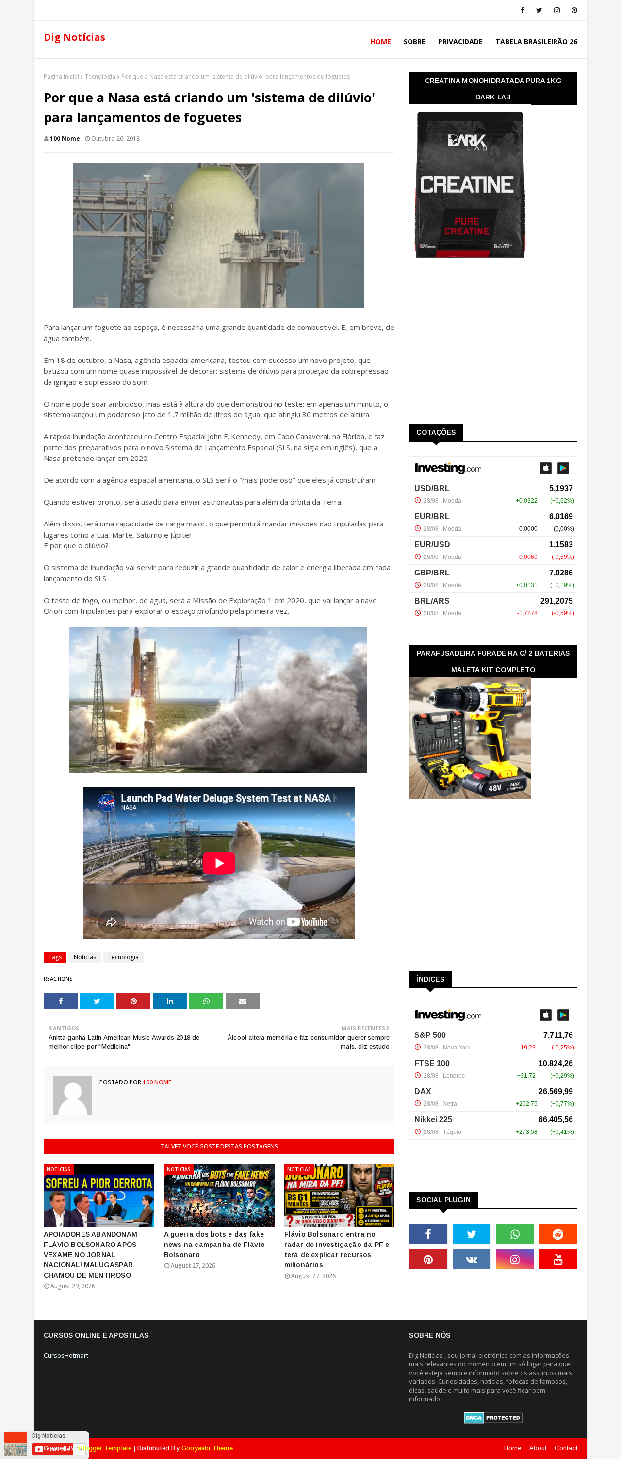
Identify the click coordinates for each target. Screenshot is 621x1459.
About (538, 1448)
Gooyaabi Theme (207, 1448)
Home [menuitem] (381, 41)
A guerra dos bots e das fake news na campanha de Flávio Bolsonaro (214, 1244)
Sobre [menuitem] (414, 41)
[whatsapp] (515, 1234)
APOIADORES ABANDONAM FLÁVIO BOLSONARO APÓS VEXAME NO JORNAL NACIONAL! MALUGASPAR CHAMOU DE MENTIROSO (90, 1254)
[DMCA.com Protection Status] (493, 1421)
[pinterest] (572, 10)
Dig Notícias (74, 37)
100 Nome (65, 138)
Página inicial (61, 76)
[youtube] (558, 1259)
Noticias (85, 957)
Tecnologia (100, 76)
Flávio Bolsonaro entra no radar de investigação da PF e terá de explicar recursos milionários (337, 1249)
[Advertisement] (482, 344)
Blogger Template (105, 1448)
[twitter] (539, 10)
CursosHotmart (66, 1355)
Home (513, 1448)
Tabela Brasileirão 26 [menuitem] (536, 41)
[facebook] (522, 10)
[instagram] (557, 10)
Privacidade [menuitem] (460, 41)
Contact (566, 1448)
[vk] (472, 1259)
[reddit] (558, 1234)
